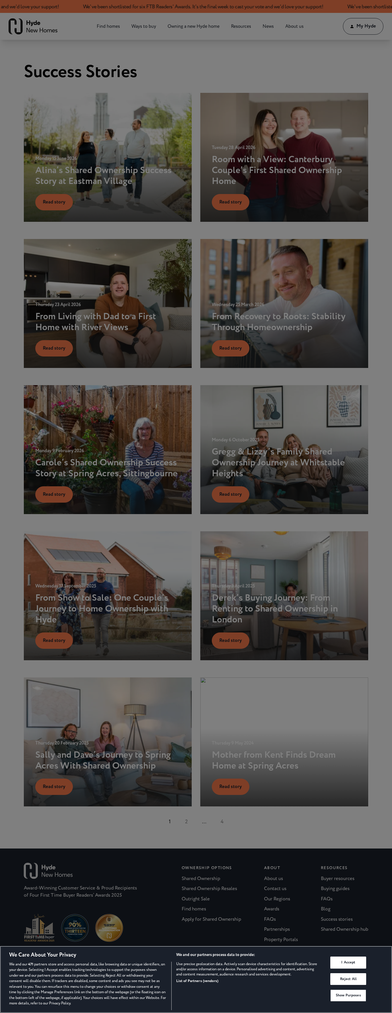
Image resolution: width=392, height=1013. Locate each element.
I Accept (348, 962)
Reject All (348, 978)
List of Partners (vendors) (197, 980)
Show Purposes (348, 995)
